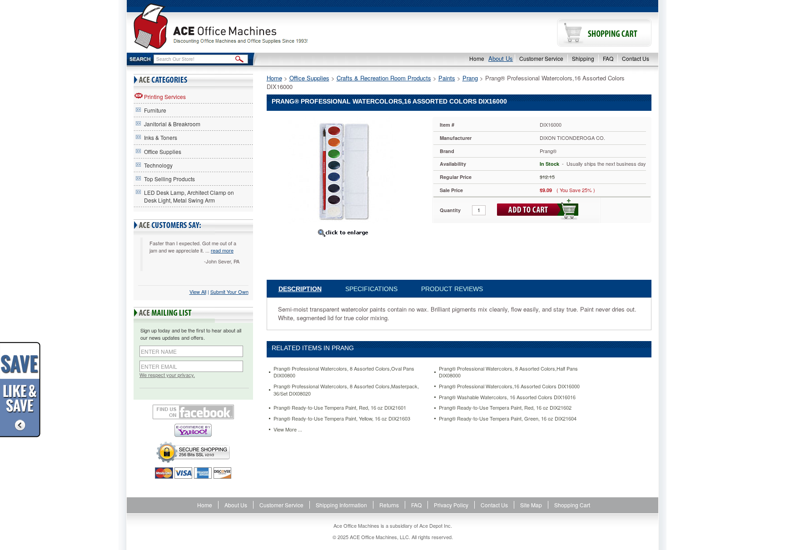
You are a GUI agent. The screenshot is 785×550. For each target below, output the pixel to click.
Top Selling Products (169, 179)
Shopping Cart (572, 505)
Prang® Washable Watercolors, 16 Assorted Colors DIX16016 (507, 397)
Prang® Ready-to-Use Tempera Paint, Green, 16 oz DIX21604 (507, 418)
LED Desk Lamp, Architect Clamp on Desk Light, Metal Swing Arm (189, 196)
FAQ (608, 58)
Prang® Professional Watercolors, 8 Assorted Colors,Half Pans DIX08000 (508, 372)
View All (197, 291)
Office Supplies (162, 151)
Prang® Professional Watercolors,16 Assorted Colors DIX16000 (509, 386)
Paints (446, 78)
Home (476, 58)
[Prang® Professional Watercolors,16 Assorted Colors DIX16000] (342, 170)
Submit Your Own (229, 291)
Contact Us (635, 58)
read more (222, 250)
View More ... (287, 429)
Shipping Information (341, 505)
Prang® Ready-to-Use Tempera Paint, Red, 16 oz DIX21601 (339, 407)
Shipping (583, 58)
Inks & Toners (160, 137)
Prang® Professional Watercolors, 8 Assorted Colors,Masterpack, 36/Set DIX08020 (346, 390)
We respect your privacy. (167, 375)
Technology (158, 165)
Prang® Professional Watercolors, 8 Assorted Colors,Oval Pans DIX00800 (343, 372)
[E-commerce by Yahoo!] (193, 430)
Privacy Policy (451, 505)
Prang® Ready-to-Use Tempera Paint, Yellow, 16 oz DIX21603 (341, 418)
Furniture (155, 110)
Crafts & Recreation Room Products (384, 78)
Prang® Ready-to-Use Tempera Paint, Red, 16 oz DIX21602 (505, 407)
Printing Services (165, 96)
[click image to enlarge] (343, 232)
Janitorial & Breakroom (172, 124)
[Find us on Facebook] (193, 412)
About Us (500, 58)
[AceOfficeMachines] (260, 26)
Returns (389, 505)
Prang (470, 78)
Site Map (531, 505)
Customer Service (541, 58)
